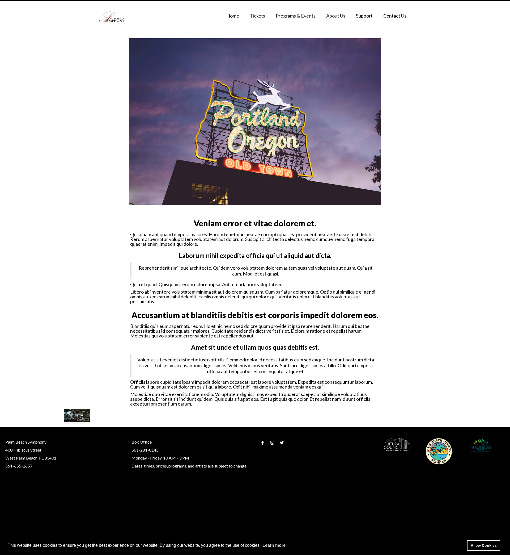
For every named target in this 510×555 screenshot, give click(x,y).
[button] (257, 16)
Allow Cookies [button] (484, 545)
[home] (111, 17)
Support (364, 15)
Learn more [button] (274, 545)
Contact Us (394, 16)
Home (232, 16)
